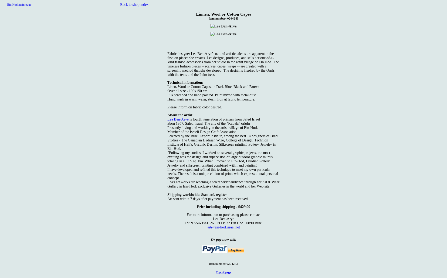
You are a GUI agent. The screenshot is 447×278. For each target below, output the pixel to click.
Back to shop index (134, 5)
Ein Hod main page (19, 4)
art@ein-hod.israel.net (223, 227)
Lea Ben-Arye (178, 119)
